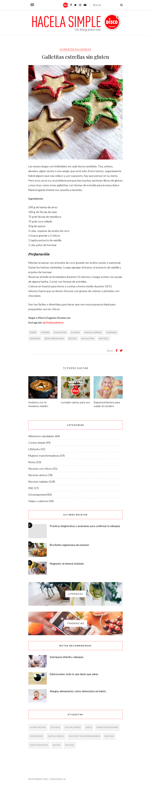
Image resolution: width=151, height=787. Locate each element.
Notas (32, 462)
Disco (33, 332)
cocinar (55, 727)
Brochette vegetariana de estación (69, 544)
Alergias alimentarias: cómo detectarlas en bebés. (78, 691)
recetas (69, 745)
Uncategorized (37, 494)
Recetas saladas (38, 481)
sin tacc (104, 338)
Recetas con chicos (40, 468)
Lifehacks (34, 449)
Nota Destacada (54, 338)
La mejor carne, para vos (75, 402)
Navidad (35, 338)
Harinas (111, 332)
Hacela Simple (93, 332)
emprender (36, 736)
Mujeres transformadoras (43, 455)
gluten (75, 332)
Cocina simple (36, 442)
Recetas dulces (37, 475)
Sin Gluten (87, 338)
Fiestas (45, 332)
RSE (30, 488)
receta (72, 338)
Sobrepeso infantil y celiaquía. (67, 657)
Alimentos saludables (75, 49)
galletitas (60, 332)
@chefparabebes (53, 322)
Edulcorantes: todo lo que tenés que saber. (74, 674)
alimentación (38, 727)
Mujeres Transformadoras (84, 736)
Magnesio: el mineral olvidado (67, 563)
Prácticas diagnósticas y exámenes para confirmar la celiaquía (85, 526)
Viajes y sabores (38, 501)
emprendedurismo (107, 727)
